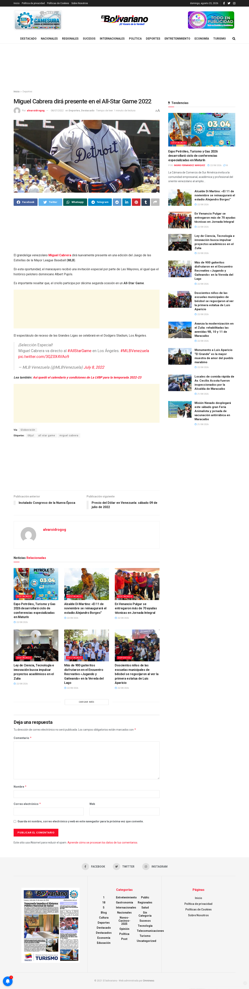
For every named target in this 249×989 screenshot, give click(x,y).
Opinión (124, 928)
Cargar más (86, 702)
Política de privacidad (33, 3)
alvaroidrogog (36, 110)
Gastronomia (124, 902)
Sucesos (89, 38)
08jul (31, 435)
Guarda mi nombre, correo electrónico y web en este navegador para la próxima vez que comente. (81, 821)
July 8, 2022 (94, 367)
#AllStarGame (79, 350)
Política (135, 38)
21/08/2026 (203, 394)
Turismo (219, 38)
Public (145, 897)
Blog (104, 912)
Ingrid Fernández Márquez (189, 165)
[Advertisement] (124, 66)
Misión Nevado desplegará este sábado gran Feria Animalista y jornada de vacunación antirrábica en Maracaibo (213, 411)
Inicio (16, 3)
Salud (145, 907)
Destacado (28, 38)
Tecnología (145, 925)
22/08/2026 (22, 622)
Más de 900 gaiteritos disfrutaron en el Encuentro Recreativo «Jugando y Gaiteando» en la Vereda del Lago (83, 674)
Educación (103, 942)
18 (103, 902)
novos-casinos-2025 (124, 920)
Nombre (20, 786)
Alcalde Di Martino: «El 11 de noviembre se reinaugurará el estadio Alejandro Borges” (85, 608)
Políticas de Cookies (58, 3)
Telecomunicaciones (150, 930)
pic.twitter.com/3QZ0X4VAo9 (43, 356)
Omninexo (148, 980)
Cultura (104, 917)
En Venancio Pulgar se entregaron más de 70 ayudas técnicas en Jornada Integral (136, 608)
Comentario (23, 738)
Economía (202, 38)
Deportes (153, 38)
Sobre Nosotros (79, 3)
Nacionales (49, 38)
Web (92, 803)
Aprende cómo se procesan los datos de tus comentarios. (103, 842)
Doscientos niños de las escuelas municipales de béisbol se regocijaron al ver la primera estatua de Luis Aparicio (137, 674)
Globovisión (28, 430)
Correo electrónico (27, 804)
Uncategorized (146, 940)
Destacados (104, 932)
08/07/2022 (57, 110)
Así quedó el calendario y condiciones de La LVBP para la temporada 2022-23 (86, 377)
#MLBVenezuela (134, 350)
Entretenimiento (177, 38)
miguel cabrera (69, 435)
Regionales (70, 38)
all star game (46, 435)
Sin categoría (145, 914)
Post (124, 939)
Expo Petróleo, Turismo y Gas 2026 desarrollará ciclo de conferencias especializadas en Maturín (192, 156)
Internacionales (112, 38)
